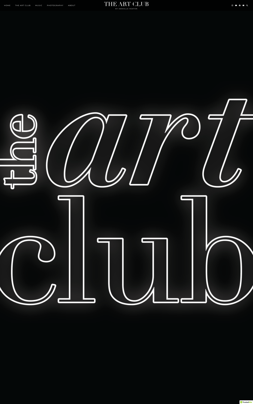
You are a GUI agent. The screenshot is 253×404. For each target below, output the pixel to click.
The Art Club (126, 4)
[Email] (244, 5)
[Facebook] (240, 5)
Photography (55, 5)
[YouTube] (236, 5)
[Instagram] (232, 5)
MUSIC (38, 5)
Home (7, 5)
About (71, 5)
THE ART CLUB (23, 5)
